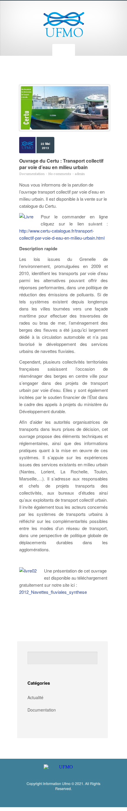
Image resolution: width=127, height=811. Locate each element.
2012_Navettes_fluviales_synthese (53, 592)
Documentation (32, 173)
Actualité (35, 697)
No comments (59, 173)
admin (80, 173)
